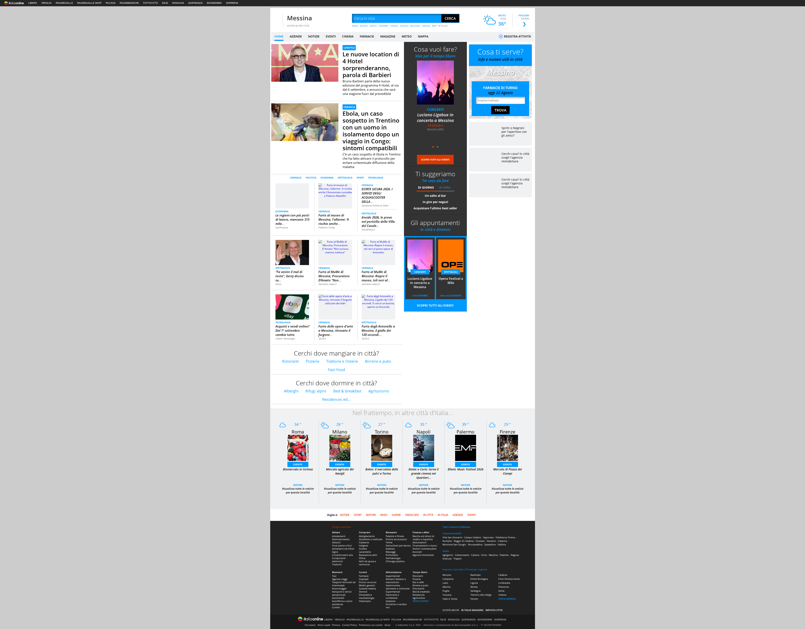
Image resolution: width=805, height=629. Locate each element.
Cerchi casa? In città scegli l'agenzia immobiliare (515, 157)
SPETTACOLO (345, 177)
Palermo (465, 431)
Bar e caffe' (418, 582)
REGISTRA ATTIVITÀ (517, 36)
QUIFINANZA (195, 3)
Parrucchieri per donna (398, 545)
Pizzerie (312, 361)
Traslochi (337, 564)
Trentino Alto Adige (480, 594)
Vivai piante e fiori (342, 545)
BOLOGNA (415, 25)
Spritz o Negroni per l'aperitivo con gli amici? (514, 131)
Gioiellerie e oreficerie (370, 539)
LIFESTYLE (349, 47)
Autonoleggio (339, 588)
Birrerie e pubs (378, 361)
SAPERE (396, 515)
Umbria (502, 594)
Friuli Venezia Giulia (509, 578)
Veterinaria (365, 601)
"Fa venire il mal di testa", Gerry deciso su (289, 276)
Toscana (447, 594)
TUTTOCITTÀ (150, 3)
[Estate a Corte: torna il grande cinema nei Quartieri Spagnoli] (423, 447)
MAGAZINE (387, 36)
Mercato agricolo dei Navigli (340, 471)
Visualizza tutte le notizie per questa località (298, 490)
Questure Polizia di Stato (375, 205)
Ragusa (515, 555)
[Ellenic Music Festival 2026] (465, 447)
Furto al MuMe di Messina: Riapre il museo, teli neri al (376, 276)
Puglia (446, 590)
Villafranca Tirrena (505, 537)
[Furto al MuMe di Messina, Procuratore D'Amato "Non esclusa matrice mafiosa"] (335, 246)
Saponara (488, 537)
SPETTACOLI (435, 109)
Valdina (502, 544)
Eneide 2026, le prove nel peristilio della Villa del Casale (378, 221)
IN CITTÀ (428, 515)
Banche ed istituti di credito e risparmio (423, 538)
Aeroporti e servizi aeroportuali (342, 593)
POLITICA (311, 177)
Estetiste (390, 548)
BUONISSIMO (214, 3)
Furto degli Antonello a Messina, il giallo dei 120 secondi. (378, 330)
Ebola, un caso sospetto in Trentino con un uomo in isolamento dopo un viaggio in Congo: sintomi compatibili (371, 130)
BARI (434, 25)
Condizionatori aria (342, 555)
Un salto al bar (435, 196)
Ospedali (364, 579)
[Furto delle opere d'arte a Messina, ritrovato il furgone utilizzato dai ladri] (335, 299)
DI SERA (445, 187)
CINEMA (347, 36)
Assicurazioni (420, 542)
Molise (474, 586)
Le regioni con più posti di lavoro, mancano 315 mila (292, 219)
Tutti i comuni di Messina (456, 526)
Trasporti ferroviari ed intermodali (344, 584)
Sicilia (501, 590)
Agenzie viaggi (339, 579)
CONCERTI (420, 271)
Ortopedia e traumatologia (366, 596)
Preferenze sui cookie (371, 625)
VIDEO (383, 515)
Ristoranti (290, 361)
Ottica (362, 558)
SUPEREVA (232, 3)
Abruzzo (447, 574)
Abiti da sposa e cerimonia (367, 563)
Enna (484, 555)
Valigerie (363, 545)
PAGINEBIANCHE (129, 3)
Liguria (474, 582)
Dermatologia (393, 558)
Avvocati (417, 551)
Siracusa (447, 558)
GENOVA (404, 25)
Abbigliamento (367, 536)
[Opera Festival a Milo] (435, 82)
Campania (448, 578)
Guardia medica (367, 588)
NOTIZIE (313, 36)
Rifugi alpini (315, 390)
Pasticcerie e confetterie (392, 596)
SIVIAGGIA (178, 3)
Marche (447, 586)
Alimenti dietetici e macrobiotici (396, 580)
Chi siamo (310, 625)
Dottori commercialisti (424, 548)
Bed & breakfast (347, 390)
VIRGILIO (46, 3)
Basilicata (475, 574)
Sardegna (475, 590)
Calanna (502, 540)
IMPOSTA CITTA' (494, 610)
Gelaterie (390, 601)
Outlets (363, 548)
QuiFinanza (281, 227)
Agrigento (448, 555)
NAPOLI (373, 25)
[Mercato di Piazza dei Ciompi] (507, 447)
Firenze (507, 431)
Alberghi (291, 390)
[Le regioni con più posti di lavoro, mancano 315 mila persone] (292, 195)
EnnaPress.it (368, 229)
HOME (278, 36)
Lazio (445, 582)
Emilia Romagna (479, 578)
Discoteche (418, 588)
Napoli (424, 431)
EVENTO (297, 464)
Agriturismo (378, 390)
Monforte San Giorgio (454, 544)
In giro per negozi (435, 202)
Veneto (474, 598)
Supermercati (393, 575)
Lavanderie (365, 551)
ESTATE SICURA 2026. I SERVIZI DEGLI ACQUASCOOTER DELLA (377, 195)
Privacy (336, 625)
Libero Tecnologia (285, 338)
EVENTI (331, 36)
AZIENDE (296, 36)
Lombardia (504, 582)
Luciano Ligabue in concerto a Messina (420, 282)
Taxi (334, 575)
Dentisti (363, 591)
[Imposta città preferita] (276, 18)
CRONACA (349, 107)
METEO (407, 36)
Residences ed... (336, 399)
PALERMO (383, 25)
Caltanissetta (462, 555)
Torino (381, 431)
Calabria (502, 574)
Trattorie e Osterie (342, 361)
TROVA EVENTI (420, 601)
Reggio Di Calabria (464, 540)
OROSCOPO (412, 515)
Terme (389, 542)
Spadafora (490, 544)
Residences (419, 594)
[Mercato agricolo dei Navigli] (339, 447)
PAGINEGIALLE (64, 3)
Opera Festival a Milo (435, 115)
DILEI (165, 3)
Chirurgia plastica (395, 561)
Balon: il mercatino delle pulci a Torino (381, 471)
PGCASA (111, 3)
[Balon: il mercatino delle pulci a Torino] (381, 447)
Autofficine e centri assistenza (342, 602)
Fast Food (336, 369)
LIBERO (32, 3)
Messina (299, 18)
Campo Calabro (472, 537)
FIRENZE (426, 25)
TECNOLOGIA (375, 177)
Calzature (364, 542)
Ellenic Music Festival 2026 (465, 469)
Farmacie (364, 575)
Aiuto (387, 625)
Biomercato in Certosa (298, 469)
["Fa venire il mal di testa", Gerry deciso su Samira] (292, 252)
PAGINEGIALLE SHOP (89, 3)
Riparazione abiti (368, 555)
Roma (298, 431)
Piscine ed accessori (396, 539)
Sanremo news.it (327, 284)
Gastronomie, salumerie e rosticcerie (398, 587)
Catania (475, 555)
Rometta (447, 540)
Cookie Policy (349, 625)
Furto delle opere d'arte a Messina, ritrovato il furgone (335, 330)
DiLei (278, 284)
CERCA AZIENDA (507, 598)
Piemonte (503, 586)
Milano (339, 431)
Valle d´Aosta (450, 598)
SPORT (360, 177)
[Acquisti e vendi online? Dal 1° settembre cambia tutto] (292, 307)
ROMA (355, 25)
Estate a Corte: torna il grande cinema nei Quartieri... (424, 473)
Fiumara (480, 540)
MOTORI (371, 515)
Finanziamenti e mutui (425, 545)
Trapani (457, 558)
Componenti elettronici (339, 560)
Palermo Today (326, 227)
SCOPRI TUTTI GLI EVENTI (435, 159)
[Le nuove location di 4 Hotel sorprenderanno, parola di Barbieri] (304, 63)
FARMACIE (367, 36)
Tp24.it (322, 338)
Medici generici (367, 585)
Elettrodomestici (341, 539)
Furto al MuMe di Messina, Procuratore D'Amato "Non (334, 276)
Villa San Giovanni (452, 537)
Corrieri (336, 607)
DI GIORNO (426, 187)
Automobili (338, 597)
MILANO (364, 25)
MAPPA (423, 36)
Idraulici (336, 542)
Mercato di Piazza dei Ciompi (507, 471)
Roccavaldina (475, 544)
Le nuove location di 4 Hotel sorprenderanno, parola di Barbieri (371, 64)
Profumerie (392, 555)
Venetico (491, 540)
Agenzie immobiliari (423, 555)
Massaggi (391, 551)
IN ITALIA (443, 25)
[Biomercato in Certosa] (297, 447)
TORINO (394, 25)
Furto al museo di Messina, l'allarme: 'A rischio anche (333, 219)
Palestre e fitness (395, 536)
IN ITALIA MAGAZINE (472, 610)
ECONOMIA (327, 177)
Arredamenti (338, 536)
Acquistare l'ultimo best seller (435, 208)
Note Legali (324, 625)
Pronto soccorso (368, 582)
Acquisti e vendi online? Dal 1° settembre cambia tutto (292, 330)
